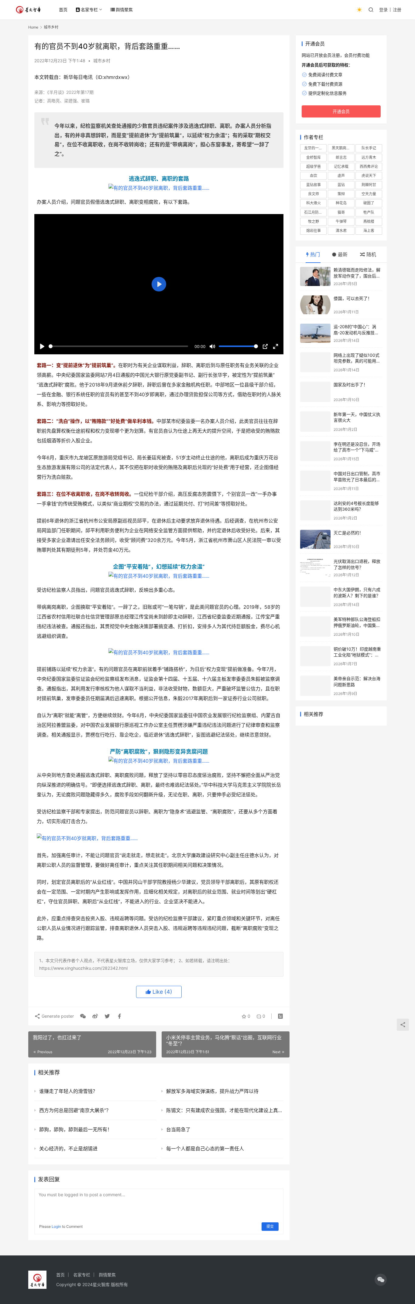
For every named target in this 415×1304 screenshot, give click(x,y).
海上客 (368, 230)
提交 (270, 1226)
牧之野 (313, 221)
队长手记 (369, 148)
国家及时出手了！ (351, 384)
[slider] (118, 346)
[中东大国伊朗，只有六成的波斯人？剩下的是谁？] (315, 597)
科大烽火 (313, 203)
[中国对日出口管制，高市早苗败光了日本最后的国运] (315, 481)
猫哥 (341, 212)
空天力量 (369, 194)
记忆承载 (341, 166)
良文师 (313, 194)
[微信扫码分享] (82, 1016)
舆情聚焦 (124, 9)
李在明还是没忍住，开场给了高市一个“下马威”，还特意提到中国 (357, 449)
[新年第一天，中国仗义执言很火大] (315, 421)
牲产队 (368, 212)
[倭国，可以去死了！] (315, 305)
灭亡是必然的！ (348, 532)
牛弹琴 (341, 221)
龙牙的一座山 (315, 148)
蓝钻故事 (313, 184)
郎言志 (341, 157)
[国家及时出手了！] (315, 392)
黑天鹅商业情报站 (343, 148)
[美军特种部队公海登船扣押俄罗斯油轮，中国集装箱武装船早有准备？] (315, 626)
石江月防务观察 (315, 212)
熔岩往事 (313, 230)
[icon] (381, 1280)
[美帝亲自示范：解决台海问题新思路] (315, 686)
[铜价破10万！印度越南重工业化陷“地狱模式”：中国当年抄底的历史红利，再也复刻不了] (315, 656)
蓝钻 (341, 184)
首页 (63, 9)
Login (56, 1226)
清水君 (341, 230)
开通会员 (341, 111)
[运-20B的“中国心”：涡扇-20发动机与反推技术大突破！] (315, 333)
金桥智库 (313, 157)
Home (33, 27)
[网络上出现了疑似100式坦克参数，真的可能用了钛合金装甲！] (315, 362)
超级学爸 (313, 166)
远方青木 (369, 157)
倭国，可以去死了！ (353, 298)
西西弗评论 (369, 166)
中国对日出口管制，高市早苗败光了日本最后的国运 (357, 479)
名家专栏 (89, 9)
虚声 (341, 175)
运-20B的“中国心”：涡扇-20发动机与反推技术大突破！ (356, 332)
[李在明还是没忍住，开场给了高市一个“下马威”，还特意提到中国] (315, 451)
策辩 (341, 194)
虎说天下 (369, 175)
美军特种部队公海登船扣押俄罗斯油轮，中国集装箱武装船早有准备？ (357, 625)
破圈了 (368, 203)
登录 (383, 9)
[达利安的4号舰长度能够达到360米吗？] (315, 510)
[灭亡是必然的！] (315, 539)
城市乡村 (101, 60)
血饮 (313, 175)
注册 (397, 9)
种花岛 (341, 203)
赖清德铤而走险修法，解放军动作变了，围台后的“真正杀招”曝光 (357, 275)
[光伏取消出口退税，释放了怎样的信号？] (315, 567)
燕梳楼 (368, 221)
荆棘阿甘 (369, 184)
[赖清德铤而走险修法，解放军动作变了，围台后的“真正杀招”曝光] (315, 276)
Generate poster (57, 1016)
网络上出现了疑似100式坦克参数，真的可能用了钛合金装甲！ (357, 360)
